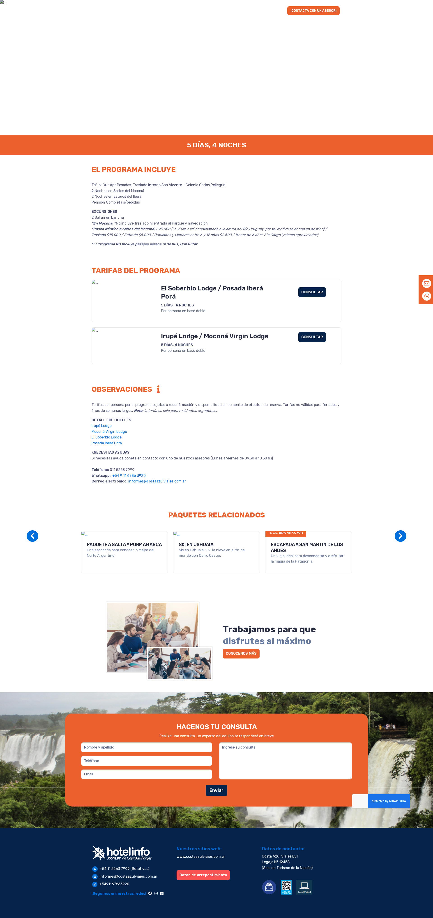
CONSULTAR (312, 292)
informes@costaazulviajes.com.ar (157, 481)
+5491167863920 (114, 884)
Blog (279, 11)
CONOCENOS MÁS (241, 653)
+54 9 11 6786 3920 (128, 475)
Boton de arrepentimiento (203, 875)
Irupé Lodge (102, 426)
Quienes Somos (254, 11)
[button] (189, 11)
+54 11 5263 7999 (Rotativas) (124, 869)
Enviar (216, 790)
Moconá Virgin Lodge (109, 431)
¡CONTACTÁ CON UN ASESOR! (313, 11)
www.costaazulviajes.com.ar (201, 856)
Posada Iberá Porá (107, 443)
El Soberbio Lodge (107, 437)
